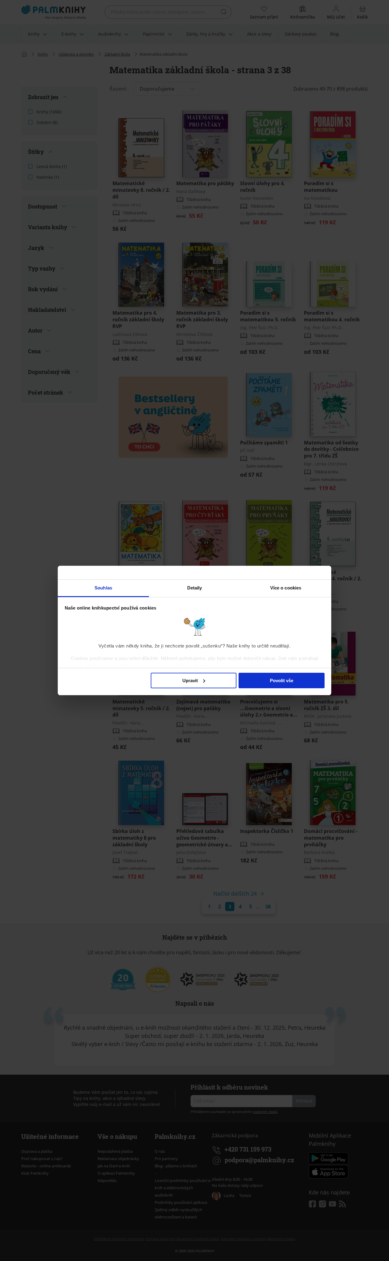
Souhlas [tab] (103, 587)
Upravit (190, 680)
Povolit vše (281, 680)
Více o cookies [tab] (285, 587)
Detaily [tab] (194, 587)
